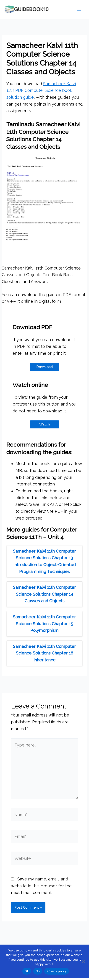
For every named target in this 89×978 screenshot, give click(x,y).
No (38, 971)
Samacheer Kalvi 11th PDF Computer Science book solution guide (41, 90)
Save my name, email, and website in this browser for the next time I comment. (41, 886)
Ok (27, 971)
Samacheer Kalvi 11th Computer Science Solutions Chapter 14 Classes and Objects (44, 594)
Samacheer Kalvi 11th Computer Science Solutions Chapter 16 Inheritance (44, 653)
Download (44, 367)
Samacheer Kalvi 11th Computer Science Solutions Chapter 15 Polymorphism (44, 623)
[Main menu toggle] (79, 9)
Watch (44, 424)
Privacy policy (57, 971)
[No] (83, 961)
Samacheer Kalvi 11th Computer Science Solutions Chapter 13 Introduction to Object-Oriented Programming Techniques (44, 561)
